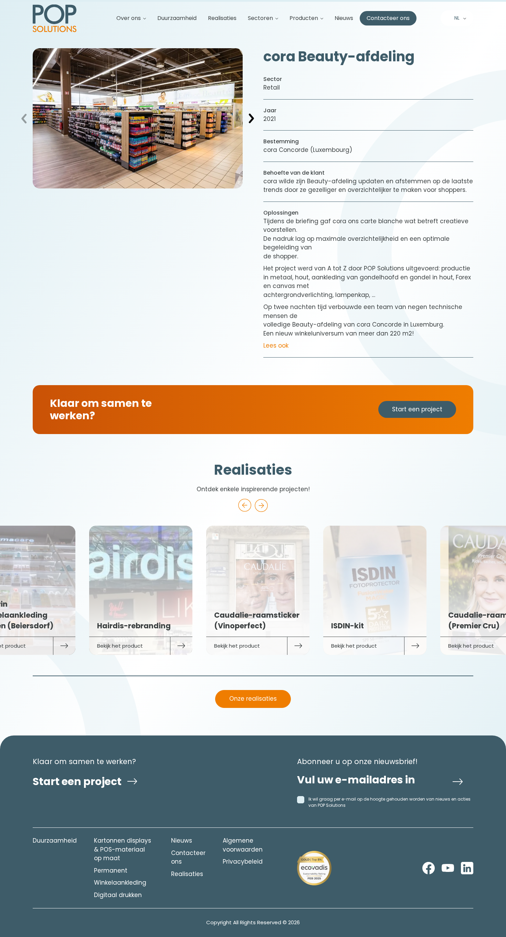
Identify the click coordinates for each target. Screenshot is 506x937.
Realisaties (222, 18)
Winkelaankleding (120, 882)
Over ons (128, 18)
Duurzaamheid (177, 18)
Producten (303, 18)
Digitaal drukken (118, 895)
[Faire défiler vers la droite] (261, 505)
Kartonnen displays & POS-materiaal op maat (122, 849)
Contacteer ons (388, 18)
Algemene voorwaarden (243, 845)
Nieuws (344, 18)
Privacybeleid (243, 861)
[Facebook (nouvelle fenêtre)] (428, 868)
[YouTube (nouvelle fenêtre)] (448, 868)
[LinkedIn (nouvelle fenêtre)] (467, 868)
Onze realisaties (253, 698)
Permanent (110, 870)
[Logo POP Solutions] (314, 868)
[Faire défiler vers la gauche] (244, 505)
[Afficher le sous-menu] (142, 18)
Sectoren (260, 18)
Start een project (417, 409)
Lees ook (275, 345)
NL (457, 17)
